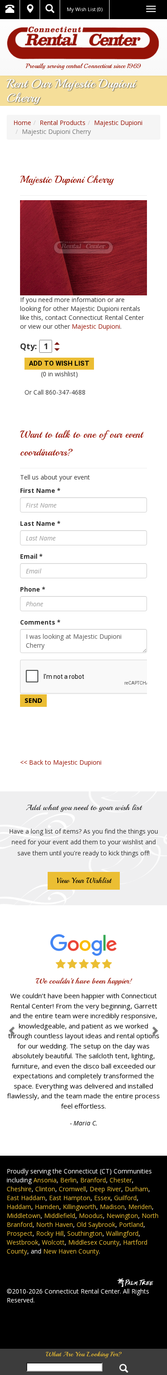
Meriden (140, 1206)
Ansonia (45, 1180)
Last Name (40, 523)
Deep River (105, 1189)
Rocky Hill (50, 1233)
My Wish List (84, 9)
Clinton (45, 1189)
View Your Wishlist (84, 880)
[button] (12, 1030)
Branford (93, 1180)
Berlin (68, 1180)
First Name (40, 490)
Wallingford (122, 1233)
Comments (40, 622)
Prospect (20, 1233)
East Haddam (26, 1198)
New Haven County (71, 1251)
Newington (122, 1215)
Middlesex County (93, 1242)
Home (22, 122)
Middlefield (59, 1215)
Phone (32, 589)
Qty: (28, 346)
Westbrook (22, 1242)
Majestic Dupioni (118, 122)
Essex (102, 1198)
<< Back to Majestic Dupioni (61, 762)
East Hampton (69, 1198)
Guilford (125, 1198)
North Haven (54, 1224)
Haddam (19, 1206)
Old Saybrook (96, 1224)
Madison (112, 1206)
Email (31, 556)
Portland (131, 1224)
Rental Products (63, 122)
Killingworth (79, 1206)
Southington (84, 1233)
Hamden (47, 1206)
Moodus (91, 1215)
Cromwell (72, 1189)
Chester (121, 1180)
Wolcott (53, 1242)
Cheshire (19, 1189)
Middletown (24, 1215)
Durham (136, 1189)
